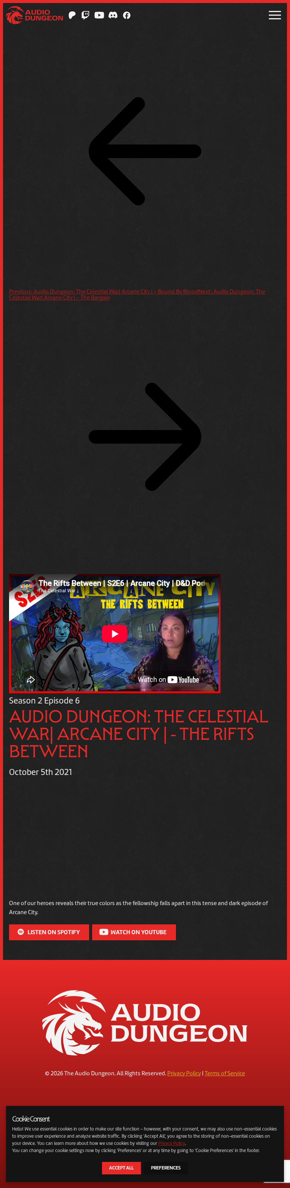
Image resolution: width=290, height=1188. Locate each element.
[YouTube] (99, 15)
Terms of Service (225, 1073)
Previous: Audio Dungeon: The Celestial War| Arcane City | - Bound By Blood (103, 291)
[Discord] (113, 15)
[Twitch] (86, 15)
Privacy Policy (184, 1073)
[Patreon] (72, 15)
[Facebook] (126, 15)
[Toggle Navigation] (275, 15)
